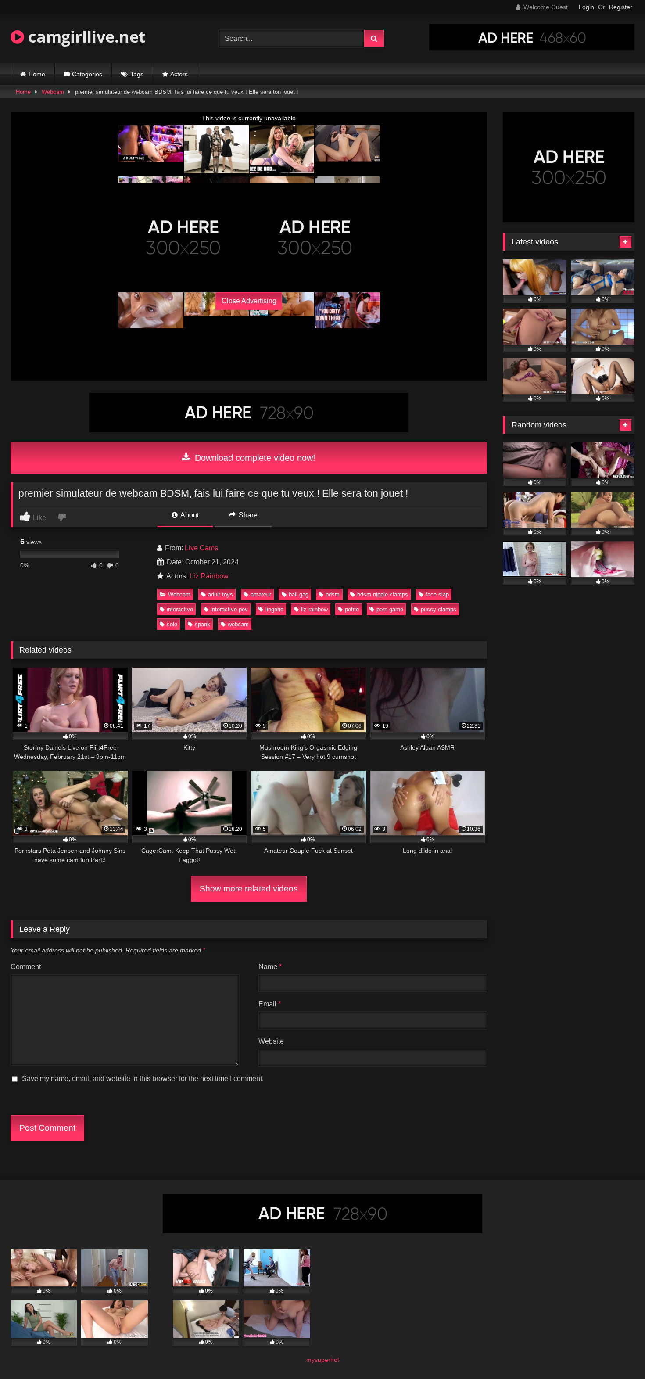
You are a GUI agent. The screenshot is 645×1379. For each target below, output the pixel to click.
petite (352, 609)
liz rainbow (314, 609)
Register (620, 7)
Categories (87, 74)
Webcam (53, 92)
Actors (179, 74)
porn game (389, 609)
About (189, 515)
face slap (437, 594)
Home (37, 74)
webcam (238, 624)
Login (586, 7)
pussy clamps (438, 609)
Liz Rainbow (209, 576)
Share (247, 515)
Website (271, 1041)
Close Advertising (249, 301)
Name (270, 966)
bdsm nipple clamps (382, 594)
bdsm (333, 594)
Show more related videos (249, 888)
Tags (136, 74)
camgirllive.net (85, 36)
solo (172, 624)
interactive (180, 609)
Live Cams (201, 548)
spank (202, 624)
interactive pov (229, 609)
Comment (26, 966)
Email (269, 1004)
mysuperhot (322, 1359)
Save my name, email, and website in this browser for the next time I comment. (143, 1078)
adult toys (220, 594)
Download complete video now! (253, 458)
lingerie (274, 609)
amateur (261, 594)
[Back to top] (617, 1352)
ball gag (298, 594)
